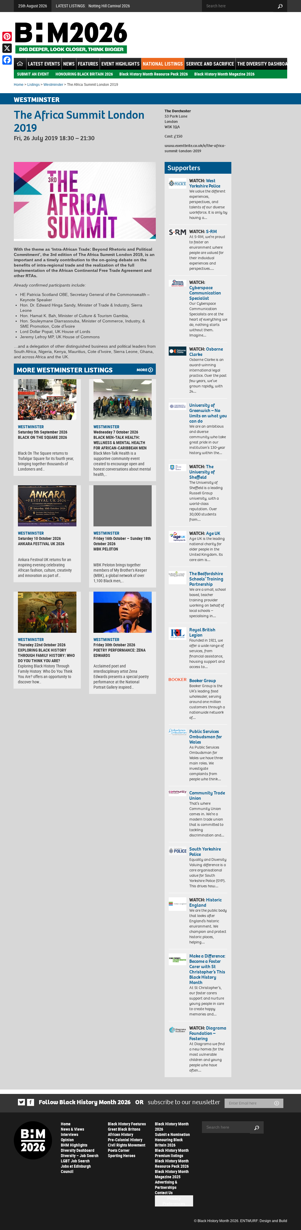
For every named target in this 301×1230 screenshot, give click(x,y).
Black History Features (127, 1124)
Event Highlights (120, 64)
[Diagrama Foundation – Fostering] (177, 1029)
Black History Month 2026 (172, 1126)
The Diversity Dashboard (265, 64)
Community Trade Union (207, 795)
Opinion (67, 1139)
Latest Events (44, 64)
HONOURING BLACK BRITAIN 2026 (84, 74)
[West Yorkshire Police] (177, 183)
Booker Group (203, 680)
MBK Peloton (105, 549)
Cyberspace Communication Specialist (205, 293)
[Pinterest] (7, 36)
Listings (33, 85)
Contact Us (164, 1192)
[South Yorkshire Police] (177, 850)
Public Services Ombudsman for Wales (205, 736)
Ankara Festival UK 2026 (41, 543)
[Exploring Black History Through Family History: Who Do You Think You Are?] (47, 612)
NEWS (69, 64)
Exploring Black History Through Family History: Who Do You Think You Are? (46, 655)
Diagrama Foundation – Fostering (207, 1033)
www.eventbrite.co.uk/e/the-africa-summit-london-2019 (195, 148)
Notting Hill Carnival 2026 (109, 6)
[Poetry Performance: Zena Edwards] (122, 612)
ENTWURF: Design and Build (263, 1221)
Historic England (205, 902)
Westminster (53, 85)
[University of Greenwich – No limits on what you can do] (177, 406)
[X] (7, 48)
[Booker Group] (177, 679)
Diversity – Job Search (79, 1155)
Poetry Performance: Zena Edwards (119, 652)
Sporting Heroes (121, 1155)
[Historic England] (177, 904)
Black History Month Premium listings (172, 1152)
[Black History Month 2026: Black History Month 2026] (71, 37)
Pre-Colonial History (125, 1139)
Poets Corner (119, 1150)
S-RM (211, 231)
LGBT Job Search (75, 1161)
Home (19, 85)
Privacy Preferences (174, 1201)
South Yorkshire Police (205, 851)
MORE (142, 370)
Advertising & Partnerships (166, 1184)
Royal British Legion (202, 632)
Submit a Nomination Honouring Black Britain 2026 (172, 1140)
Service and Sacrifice (210, 64)
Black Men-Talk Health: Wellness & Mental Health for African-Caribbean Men (120, 442)
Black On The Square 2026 (42, 437)
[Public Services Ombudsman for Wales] (177, 732)
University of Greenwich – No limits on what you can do (208, 413)
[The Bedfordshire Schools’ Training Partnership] (177, 577)
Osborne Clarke (206, 351)
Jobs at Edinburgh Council (76, 1168)
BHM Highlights (74, 1145)
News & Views (72, 1129)
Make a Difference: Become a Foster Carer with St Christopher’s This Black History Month (207, 969)
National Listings (163, 64)
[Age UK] (177, 537)
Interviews (69, 1134)
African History (120, 1134)
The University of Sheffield (202, 471)
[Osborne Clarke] (177, 351)
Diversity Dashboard (77, 1150)
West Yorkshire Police (204, 183)
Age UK (213, 533)
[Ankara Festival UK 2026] (47, 505)
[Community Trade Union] (177, 793)
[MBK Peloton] (122, 505)
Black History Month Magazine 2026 (224, 74)
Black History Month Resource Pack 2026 (153, 74)
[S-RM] (177, 232)
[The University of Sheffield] (177, 467)
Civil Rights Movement (126, 1145)
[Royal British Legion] (177, 633)
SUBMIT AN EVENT (33, 74)
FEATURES (88, 64)
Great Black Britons (124, 1129)
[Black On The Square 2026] (47, 399)
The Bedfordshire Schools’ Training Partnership (206, 578)
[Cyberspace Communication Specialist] (177, 283)
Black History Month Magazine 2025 (172, 1174)
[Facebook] (7, 60)
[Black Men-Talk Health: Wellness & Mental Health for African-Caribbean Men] (122, 399)
